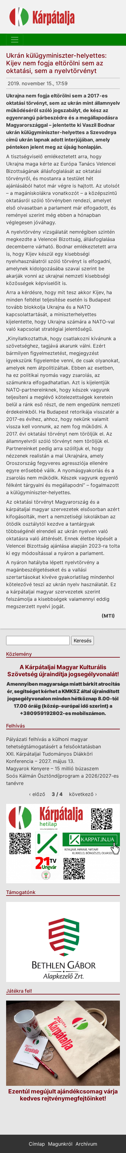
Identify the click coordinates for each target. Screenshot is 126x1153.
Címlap (37, 1144)
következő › (83, 794)
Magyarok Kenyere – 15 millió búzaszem (52, 768)
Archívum (86, 1144)
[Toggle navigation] (14, 40)
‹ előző (37, 794)
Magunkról (60, 1144)
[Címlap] (42, 16)
